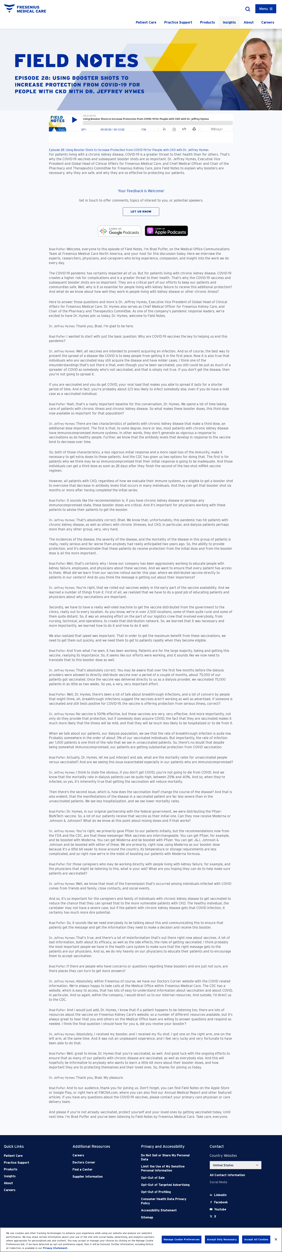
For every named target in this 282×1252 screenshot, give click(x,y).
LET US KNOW (141, 211)
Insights (229, 22)
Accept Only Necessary (222, 1239)
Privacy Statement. (55, 1248)
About (249, 22)
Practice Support (178, 22)
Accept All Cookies (256, 1239)
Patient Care (146, 22)
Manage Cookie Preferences (182, 1239)
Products (207, 22)
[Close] (276, 1239)
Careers (267, 22)
